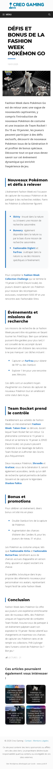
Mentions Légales (40, 740)
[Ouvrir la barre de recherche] (49, 14)
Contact (28, 740)
